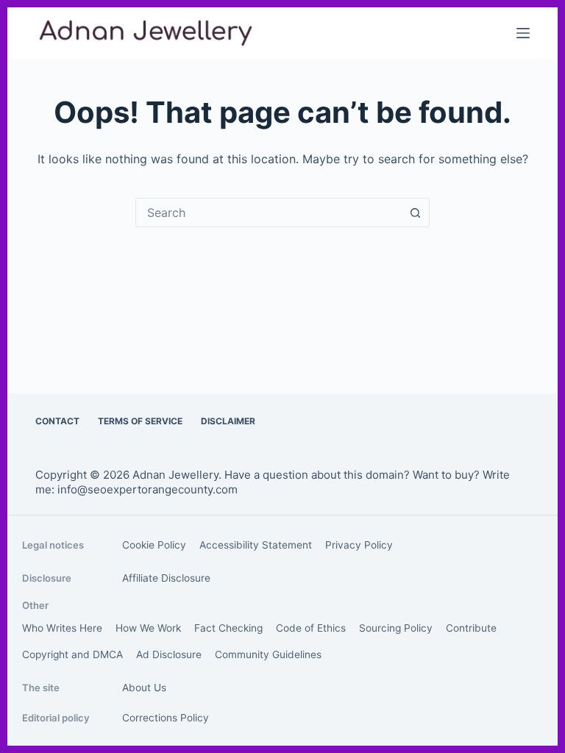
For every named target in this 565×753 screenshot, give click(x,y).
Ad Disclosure (169, 654)
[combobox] (268, 212)
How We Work (148, 628)
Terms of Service (140, 421)
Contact (57, 421)
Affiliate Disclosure (166, 578)
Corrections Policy (165, 718)
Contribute (471, 628)
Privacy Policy (359, 545)
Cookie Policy (154, 545)
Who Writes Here (62, 628)
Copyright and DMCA (72, 654)
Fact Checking (228, 628)
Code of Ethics (311, 628)
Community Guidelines (268, 654)
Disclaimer (228, 421)
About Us (144, 687)
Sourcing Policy (396, 628)
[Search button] (415, 212)
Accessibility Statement (255, 545)
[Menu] (523, 33)
